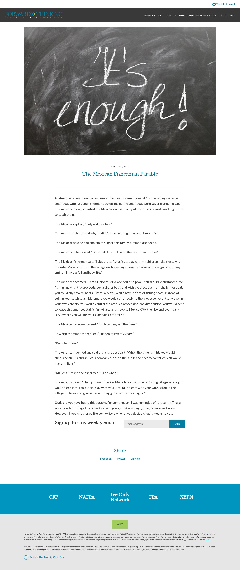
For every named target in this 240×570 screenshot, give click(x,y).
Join (177, 424)
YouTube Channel (225, 4)
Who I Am (149, 15)
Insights (171, 15)
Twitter (121, 458)
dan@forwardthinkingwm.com (198, 15)
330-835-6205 (227, 15)
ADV (120, 524)
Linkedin (135, 458)
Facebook (106, 458)
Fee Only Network (120, 497)
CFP (53, 497)
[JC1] (207, 540)
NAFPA (87, 497)
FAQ (160, 15)
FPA (153, 497)
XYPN (186, 497)
